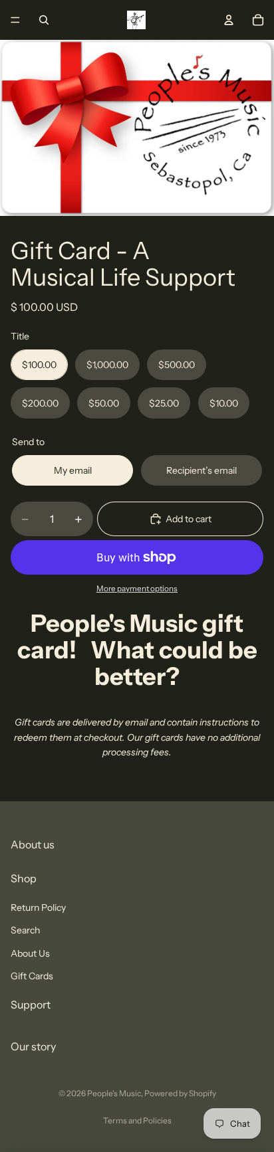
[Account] (228, 20)
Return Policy (38, 907)
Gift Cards (32, 976)
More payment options (137, 588)
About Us (30, 953)
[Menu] (15, 20)
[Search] (44, 20)
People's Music (114, 1093)
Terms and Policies (137, 1120)
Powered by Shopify (180, 1093)
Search (25, 930)
